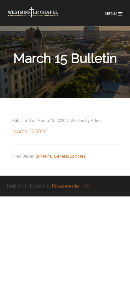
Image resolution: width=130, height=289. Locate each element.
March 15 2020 (29, 131)
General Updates (70, 156)
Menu (111, 13)
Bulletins (44, 156)
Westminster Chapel (38, 16)
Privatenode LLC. (71, 186)
